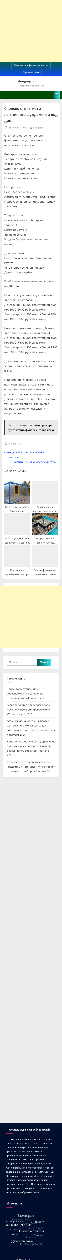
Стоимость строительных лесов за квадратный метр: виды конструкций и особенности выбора (31, 766)
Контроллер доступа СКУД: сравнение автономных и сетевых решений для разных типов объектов (31, 746)
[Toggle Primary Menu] (56, 95)
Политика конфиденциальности (31, 65)
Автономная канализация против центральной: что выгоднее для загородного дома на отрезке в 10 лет (31, 725)
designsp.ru (26, 81)
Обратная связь (30, 72)
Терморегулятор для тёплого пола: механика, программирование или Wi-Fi (28, 709)
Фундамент (14, 443)
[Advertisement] (31, 31)
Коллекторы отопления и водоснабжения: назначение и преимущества (26, 693)
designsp (38, 127)
